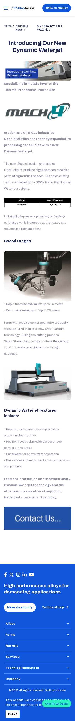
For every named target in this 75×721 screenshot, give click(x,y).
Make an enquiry (57, 8)
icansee (60, 690)
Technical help (53, 607)
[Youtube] (31, 575)
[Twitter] (11, 575)
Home (8, 25)
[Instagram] (18, 575)
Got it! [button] (12, 714)
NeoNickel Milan (16, 139)
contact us (38, 497)
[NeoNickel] (22, 8)
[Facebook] (5, 575)
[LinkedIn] (24, 575)
